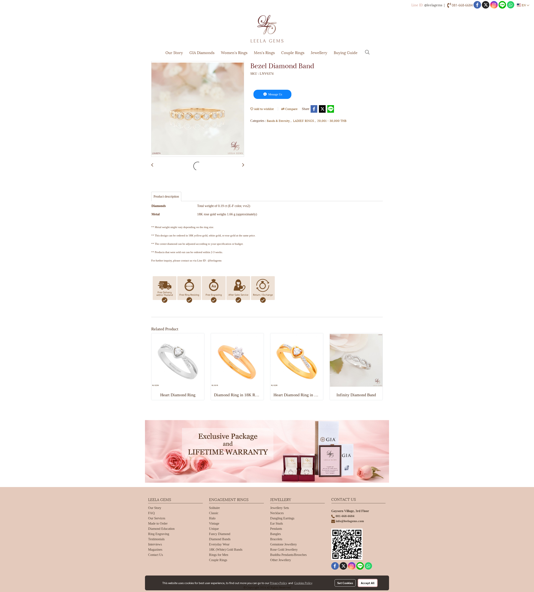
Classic (213, 513)
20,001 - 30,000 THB (331, 120)
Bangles (275, 534)
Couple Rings (292, 52)
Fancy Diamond (219, 534)
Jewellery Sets (279, 508)
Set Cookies (345, 583)
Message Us (274, 94)
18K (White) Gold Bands (225, 549)
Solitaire (214, 508)
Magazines (155, 549)
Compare (291, 108)
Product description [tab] (166, 196)
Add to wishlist (263, 108)
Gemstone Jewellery (283, 544)
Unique (214, 528)
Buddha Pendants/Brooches (288, 555)
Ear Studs (276, 523)
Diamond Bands (219, 539)
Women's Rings (234, 52)
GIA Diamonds (201, 52)
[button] (367, 52)
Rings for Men (218, 555)
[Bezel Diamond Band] (197, 109)
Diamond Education (161, 528)
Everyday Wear (219, 544)
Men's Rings (264, 52)
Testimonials (156, 539)
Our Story (174, 52)
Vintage (214, 523)
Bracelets (276, 539)
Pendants (276, 528)
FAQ (151, 513)
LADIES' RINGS (304, 120)
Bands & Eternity (279, 120)
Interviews (155, 544)
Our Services (156, 518)
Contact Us (155, 555)
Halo (212, 518)
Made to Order (158, 523)
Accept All (367, 583)
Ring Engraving (158, 534)
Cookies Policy (303, 583)
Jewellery (319, 52)
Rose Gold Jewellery (284, 549)
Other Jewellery (280, 560)
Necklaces (277, 513)
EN (524, 5)
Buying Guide (346, 52)
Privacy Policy (278, 583)
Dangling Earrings (282, 518)
